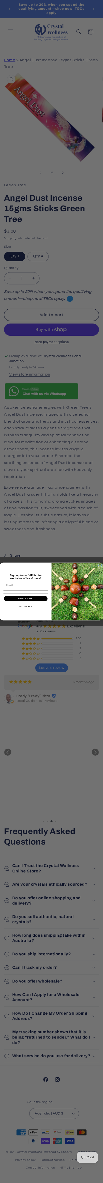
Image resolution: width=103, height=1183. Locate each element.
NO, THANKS (26, 606)
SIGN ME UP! (26, 598)
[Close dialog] (100, 565)
